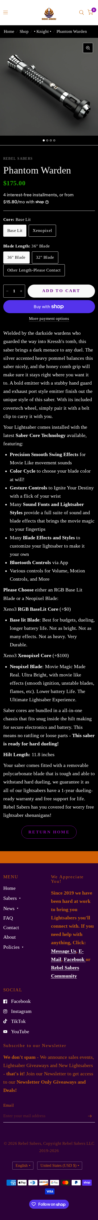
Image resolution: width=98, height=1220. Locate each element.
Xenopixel (42, 230)
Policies (11, 947)
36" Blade (16, 257)
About (9, 937)
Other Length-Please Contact (34, 270)
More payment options (49, 318)
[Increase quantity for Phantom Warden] (21, 291)
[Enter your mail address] (90, 1115)
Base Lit (15, 230)
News (9, 908)
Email (8, 1105)
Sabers (10, 898)
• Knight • (42, 31)
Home (9, 31)
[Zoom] (88, 48)
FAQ (8, 918)
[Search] (81, 12)
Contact (11, 927)
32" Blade (45, 257)
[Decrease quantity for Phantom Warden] (7, 291)
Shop (24, 31)
